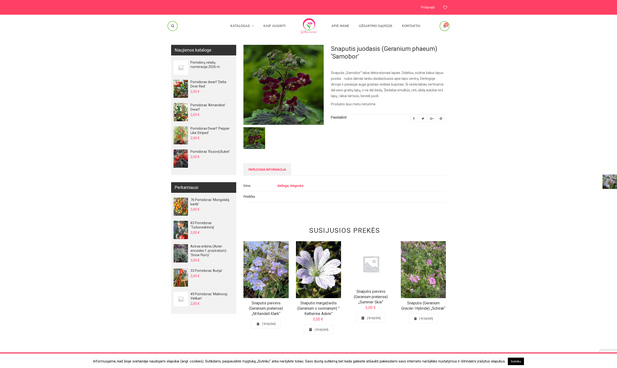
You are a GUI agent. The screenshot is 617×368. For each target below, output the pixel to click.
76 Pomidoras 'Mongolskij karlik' (209, 202)
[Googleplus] (432, 118)
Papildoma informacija (267, 169)
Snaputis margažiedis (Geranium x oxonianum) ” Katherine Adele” (318, 308)
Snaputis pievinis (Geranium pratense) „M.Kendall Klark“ (266, 308)
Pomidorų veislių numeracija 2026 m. (205, 64)
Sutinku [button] (516, 361)
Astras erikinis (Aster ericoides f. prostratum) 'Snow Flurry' (208, 250)
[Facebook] (414, 118)
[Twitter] (423, 118)
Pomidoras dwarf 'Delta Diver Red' (208, 84)
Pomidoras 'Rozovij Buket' (210, 152)
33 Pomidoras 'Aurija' (206, 271)
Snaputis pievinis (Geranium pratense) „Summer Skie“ (371, 296)
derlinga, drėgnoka (290, 185)
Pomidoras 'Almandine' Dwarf (208, 107)
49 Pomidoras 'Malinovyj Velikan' (208, 296)
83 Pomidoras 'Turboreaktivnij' (202, 225)
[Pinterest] (441, 118)
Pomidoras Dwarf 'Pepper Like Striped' (210, 131)
